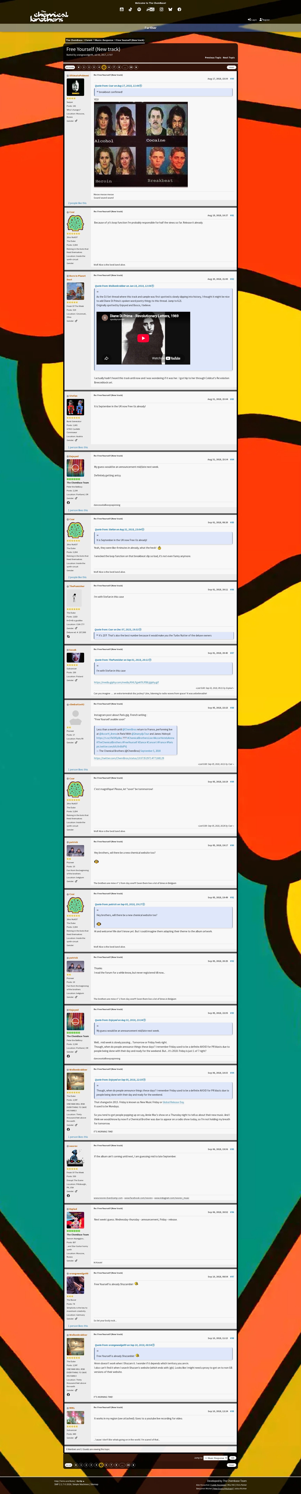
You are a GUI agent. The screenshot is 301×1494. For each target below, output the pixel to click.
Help (56, 1481)
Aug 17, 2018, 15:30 (221, 78)
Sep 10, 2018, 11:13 (221, 1338)
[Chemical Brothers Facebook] (179, 9)
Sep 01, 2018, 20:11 (221, 589)
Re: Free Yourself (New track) (108, 75)
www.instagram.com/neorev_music (171, 1198)
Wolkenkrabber (78, 1069)
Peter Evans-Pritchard (223, 1488)
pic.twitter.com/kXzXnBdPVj (112, 746)
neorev (73, 1146)
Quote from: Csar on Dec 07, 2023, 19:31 (117, 629)
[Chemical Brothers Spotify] (139, 9)
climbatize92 (76, 704)
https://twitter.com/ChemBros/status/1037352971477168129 (129, 758)
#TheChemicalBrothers (109, 742)
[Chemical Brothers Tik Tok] (130, 9)
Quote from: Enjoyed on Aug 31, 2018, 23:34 (119, 1020)
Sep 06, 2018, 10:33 (221, 1072)
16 (131, 67)
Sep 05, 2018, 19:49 (221, 897)
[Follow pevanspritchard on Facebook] (68, 503)
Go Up (68, 1465)
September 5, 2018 (150, 750)
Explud (73, 1209)
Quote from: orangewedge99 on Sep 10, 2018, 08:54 (123, 1345)
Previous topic (213, 57)
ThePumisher (76, 586)
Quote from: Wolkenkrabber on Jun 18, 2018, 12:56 (123, 286)
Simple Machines (80, 1484)
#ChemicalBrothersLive (140, 738)
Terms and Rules (67, 1481)
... (125, 67)
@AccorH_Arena (108, 733)
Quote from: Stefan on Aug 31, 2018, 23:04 (118, 529)
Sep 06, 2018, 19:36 (221, 1149)
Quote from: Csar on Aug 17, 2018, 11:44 (117, 85)
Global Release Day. (173, 1102)
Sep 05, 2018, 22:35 (221, 1013)
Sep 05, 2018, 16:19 (221, 781)
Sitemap (94, 1484)
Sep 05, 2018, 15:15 (221, 707)
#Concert (152, 742)
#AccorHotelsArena (163, 738)
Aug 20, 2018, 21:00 (221, 279)
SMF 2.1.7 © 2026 (62, 1484)
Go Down (70, 67)
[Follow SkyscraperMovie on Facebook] (68, 1129)
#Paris (170, 742)
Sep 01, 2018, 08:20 (221, 522)
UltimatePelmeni (79, 75)
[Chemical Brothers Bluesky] (170, 9)
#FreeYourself (129, 742)
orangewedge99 (78, 1273)
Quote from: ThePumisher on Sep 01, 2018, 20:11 (122, 659)
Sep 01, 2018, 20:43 (221, 653)
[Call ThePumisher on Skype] (68, 636)
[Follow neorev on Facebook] (68, 1196)
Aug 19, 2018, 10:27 (221, 215)
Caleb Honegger (218, 1485)
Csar (72, 212)
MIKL (72, 1407)
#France (161, 742)
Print (231, 67)
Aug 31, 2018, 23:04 (221, 399)
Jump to (198, 1457)
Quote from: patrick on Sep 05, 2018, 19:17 (118, 904)
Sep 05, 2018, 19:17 (221, 845)
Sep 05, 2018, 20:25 (221, 961)
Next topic (229, 57)
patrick (73, 842)
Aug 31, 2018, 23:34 (221, 459)
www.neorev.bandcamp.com (108, 1198)
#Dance (142, 742)
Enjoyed (74, 456)
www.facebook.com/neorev (138, 1198)
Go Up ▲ (80, 1481)
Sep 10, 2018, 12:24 (221, 1411)
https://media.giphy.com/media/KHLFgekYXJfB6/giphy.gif (126, 682)
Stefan (73, 395)
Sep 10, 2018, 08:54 (221, 1276)
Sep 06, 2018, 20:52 (221, 1212)
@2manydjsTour (140, 733)
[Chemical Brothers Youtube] (122, 9)
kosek (72, 649)
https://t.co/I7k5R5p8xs (109, 738)
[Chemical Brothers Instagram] (161, 9)
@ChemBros (129, 729)
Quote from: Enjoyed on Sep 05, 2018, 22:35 (119, 1079)
